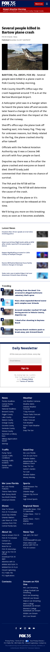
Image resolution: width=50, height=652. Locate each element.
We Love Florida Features (8, 487)
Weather (27, 397)
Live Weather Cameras (31, 401)
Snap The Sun (28, 430)
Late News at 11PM (9, 520)
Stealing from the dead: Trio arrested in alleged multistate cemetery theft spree (28, 292)
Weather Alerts (28, 404)
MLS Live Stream (29, 616)
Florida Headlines (8, 401)
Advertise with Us (8, 561)
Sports (26, 483)
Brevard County (8, 411)
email (34, 628)
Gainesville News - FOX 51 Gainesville (31, 510)
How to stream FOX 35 (10, 535)
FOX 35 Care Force (30, 456)
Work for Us (6, 546)
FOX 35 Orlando (7, 37)
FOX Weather (28, 423)
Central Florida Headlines (7, 405)
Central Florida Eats (9, 526)
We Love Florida (29, 453)
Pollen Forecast (29, 420)
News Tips (28, 531)
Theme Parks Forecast (31, 414)
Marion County (7, 420)
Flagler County (7, 414)
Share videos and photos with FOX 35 (30, 544)
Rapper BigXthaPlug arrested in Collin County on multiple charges (16, 253)
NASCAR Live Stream (31, 598)
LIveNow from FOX (9, 523)
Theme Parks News (9, 491)
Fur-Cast (26, 472)
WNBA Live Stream (30, 613)
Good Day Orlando (9, 515)
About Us (7, 531)
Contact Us (6, 541)
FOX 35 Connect (29, 548)
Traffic (5, 449)
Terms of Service (26, 381)
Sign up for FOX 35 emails (9, 553)
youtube (29, 628)
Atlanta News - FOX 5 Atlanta (31, 520)
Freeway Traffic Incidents (8, 461)
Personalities (7, 543)
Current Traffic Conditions (7, 457)
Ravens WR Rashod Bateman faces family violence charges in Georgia (17, 264)
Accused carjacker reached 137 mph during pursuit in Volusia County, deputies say (30, 312)
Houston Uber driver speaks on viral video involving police (17, 233)
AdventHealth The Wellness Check (30, 462)
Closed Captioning (8, 570)
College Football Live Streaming (31, 591)
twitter (20, 628)
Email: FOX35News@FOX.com (32, 539)
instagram (25, 628)
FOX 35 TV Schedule (9, 512)
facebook (16, 628)
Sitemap (5, 444)
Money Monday (29, 477)
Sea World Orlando (9, 497)
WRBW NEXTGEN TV (10, 564)
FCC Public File (7, 573)
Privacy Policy (27, 379)
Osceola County (8, 425)
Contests (6, 581)
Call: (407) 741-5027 (30, 535)
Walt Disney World (9, 494)
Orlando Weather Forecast (29, 408)
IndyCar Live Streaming (31, 601)
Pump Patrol (6, 453)
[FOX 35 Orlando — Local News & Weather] (8, 4)
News (15, 37)
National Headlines (9, 409)
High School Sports (30, 499)
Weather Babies (29, 458)
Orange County (7, 423)
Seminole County (8, 428)
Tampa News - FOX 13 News (31, 515)
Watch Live (39, 4)
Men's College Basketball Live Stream (31, 605)
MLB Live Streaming (30, 595)
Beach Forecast (29, 417)
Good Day (28, 449)
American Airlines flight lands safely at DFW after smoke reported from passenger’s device (18, 244)
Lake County (6, 417)
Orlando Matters (8, 517)
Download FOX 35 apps (9, 558)
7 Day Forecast (29, 411)
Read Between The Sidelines (30, 487)
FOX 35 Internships (9, 549)
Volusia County (7, 431)
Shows (5, 505)
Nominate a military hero (9, 435)
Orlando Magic (28, 491)
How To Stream (8, 509)
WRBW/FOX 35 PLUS (10, 567)
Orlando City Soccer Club (30, 495)
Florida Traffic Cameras (7, 466)
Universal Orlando (8, 500)
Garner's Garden (29, 469)
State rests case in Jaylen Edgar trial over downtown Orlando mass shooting (17, 274)
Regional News (31, 505)
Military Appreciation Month (9, 440)
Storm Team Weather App (31, 426)
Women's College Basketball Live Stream (31, 609)
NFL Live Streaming (30, 588)
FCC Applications (8, 575)
